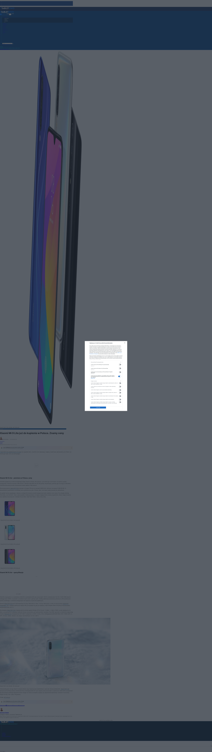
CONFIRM (98, 407)
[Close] (125, 343)
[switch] (119, 364)
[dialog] (106, 376)
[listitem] (106, 362)
